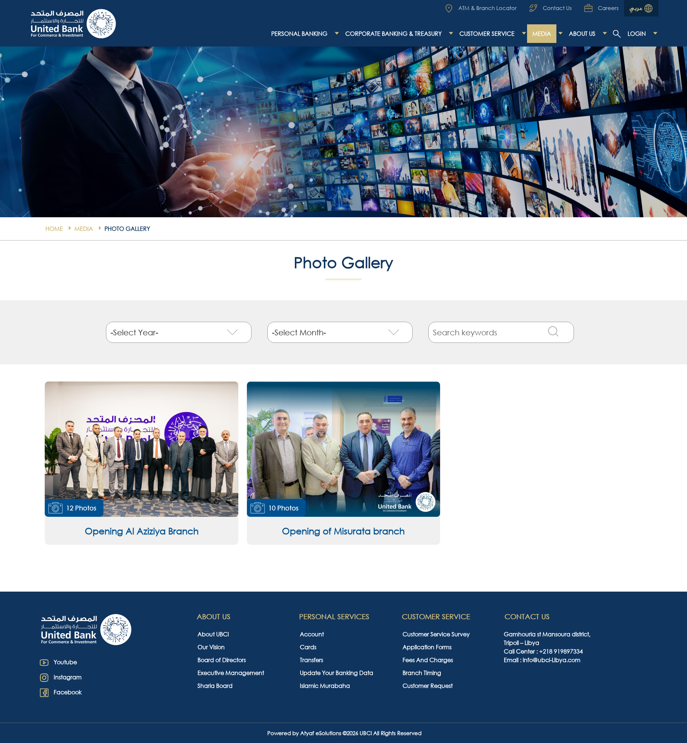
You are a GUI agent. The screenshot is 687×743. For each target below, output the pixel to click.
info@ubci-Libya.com (551, 660)
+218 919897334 (561, 651)
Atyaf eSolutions (320, 733)
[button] (141, 463)
